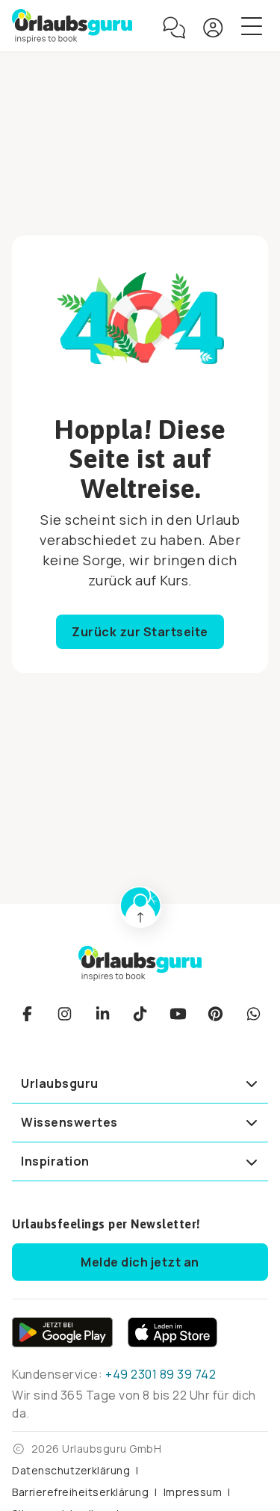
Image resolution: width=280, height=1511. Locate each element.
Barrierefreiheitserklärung (80, 1492)
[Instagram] (65, 1014)
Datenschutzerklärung (71, 1470)
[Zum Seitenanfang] (140, 907)
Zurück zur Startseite (140, 632)
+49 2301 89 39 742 (160, 1374)
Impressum (193, 1492)
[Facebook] (27, 1014)
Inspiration (55, 1161)
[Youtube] (178, 1014)
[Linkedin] (102, 1014)
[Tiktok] (140, 1014)
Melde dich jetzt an (140, 1262)
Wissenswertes (69, 1122)
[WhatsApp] (253, 1014)
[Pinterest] (216, 1014)
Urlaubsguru (60, 1083)
